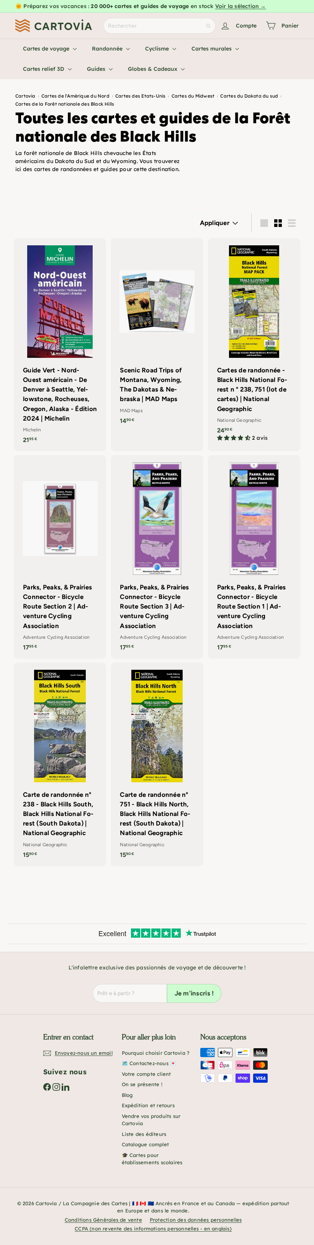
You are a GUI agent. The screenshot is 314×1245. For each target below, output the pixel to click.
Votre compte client (146, 1074)
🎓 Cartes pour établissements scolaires (152, 1159)
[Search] (208, 26)
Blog (127, 1095)
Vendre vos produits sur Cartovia (151, 1120)
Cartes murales (212, 48)
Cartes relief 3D (44, 68)
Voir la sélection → (240, 6)
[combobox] (159, 26)
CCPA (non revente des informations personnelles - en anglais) (153, 1228)
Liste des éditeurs (144, 1134)
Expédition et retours (148, 1105)
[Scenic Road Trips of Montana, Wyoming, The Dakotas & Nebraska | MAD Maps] (156, 335)
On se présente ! (142, 1084)
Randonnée (108, 48)
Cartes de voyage (47, 48)
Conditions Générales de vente (103, 1220)
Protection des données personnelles (196, 1220)
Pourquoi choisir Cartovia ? (156, 1053)
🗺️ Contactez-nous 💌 (149, 1063)
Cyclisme (157, 48)
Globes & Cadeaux (153, 68)
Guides (97, 68)
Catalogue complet (145, 1144)
